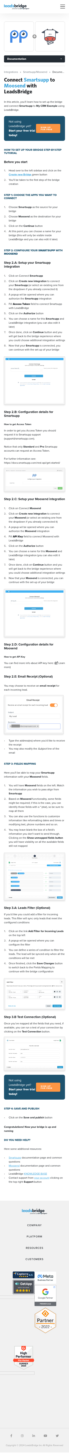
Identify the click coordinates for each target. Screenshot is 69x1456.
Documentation (16, 59)
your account (41, 1178)
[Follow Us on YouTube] (45, 1436)
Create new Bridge (20, 174)
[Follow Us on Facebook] (11, 1436)
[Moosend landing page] (50, 36)
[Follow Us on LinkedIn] (33, 1436)
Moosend (14, 1166)
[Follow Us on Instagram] (22, 1436)
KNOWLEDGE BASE (35, 1174)
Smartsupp (15, 1158)
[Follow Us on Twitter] (57, 1436)
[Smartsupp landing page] (19, 36)
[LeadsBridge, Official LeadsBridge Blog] (16, 6)
